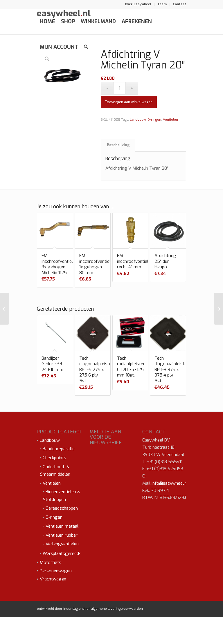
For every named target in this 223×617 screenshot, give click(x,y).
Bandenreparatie (59, 449)
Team (162, 4)
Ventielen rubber (62, 535)
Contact (179, 4)
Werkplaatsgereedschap (66, 553)
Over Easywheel (138, 4)
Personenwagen (56, 571)
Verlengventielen (62, 544)
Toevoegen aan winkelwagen (128, 102)
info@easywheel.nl (170, 483)
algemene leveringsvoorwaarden (117, 609)
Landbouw (138, 119)
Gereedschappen (62, 508)
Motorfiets (50, 562)
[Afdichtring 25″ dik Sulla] (4, 309)
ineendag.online (76, 609)
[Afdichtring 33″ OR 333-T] (218, 309)
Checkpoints (54, 458)
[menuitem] (138, 4)
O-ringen (154, 119)
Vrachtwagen (53, 579)
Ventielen (170, 119)
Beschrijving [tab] (118, 145)
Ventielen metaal (62, 526)
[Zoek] (86, 47)
